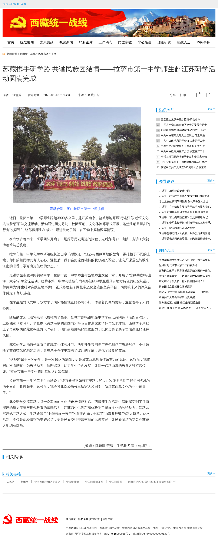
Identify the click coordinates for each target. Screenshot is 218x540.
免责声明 (71, 519)
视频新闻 (66, 42)
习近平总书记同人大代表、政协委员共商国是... (185, 233)
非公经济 (144, 42)
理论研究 (164, 42)
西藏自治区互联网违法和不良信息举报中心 (152, 481)
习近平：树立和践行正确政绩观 (177, 228)
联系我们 (95, 519)
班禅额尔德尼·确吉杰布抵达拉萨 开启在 (183, 130)
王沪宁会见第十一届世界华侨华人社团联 (184, 162)
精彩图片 (86, 42)
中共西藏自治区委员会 (47, 481)
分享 (173, 94)
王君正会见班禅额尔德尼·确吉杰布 (180, 119)
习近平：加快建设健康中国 (174, 190)
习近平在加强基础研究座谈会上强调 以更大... (184, 212)
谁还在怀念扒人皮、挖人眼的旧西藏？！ (182, 281)
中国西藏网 (115, 481)
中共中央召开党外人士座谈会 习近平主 (183, 135)
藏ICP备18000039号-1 (117, 533)
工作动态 (105, 42)
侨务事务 (203, 42)
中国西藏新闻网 (94, 481)
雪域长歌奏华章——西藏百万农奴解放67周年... (185, 275)
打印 (183, 95)
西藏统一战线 (28, 53)
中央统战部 (72, 481)
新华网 (24, 481)
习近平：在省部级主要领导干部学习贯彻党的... (185, 206)
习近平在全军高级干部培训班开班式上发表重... (185, 222)
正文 (53, 53)
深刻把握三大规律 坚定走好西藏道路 (180, 302)
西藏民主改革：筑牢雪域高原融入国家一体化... (185, 270)
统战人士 (184, 42)
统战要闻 (27, 42)
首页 (10, 42)
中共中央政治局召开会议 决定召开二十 (183, 140)
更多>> (211, 108)
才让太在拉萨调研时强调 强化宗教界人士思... (184, 201)
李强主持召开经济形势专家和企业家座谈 (184, 156)
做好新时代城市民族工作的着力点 (178, 265)
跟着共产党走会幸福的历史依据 (177, 297)
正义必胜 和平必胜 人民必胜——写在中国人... (185, 307)
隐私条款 (83, 519)
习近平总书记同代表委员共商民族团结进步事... (185, 238)
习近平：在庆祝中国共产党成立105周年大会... (185, 196)
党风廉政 (46, 42)
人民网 (10, 481)
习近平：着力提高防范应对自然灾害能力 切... (184, 217)
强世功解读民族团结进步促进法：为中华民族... (185, 260)
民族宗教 (125, 42)
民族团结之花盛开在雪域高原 (175, 286)
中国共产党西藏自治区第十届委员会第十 (184, 124)
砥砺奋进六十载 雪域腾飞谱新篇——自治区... (184, 291)
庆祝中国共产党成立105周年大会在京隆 (183, 167)
